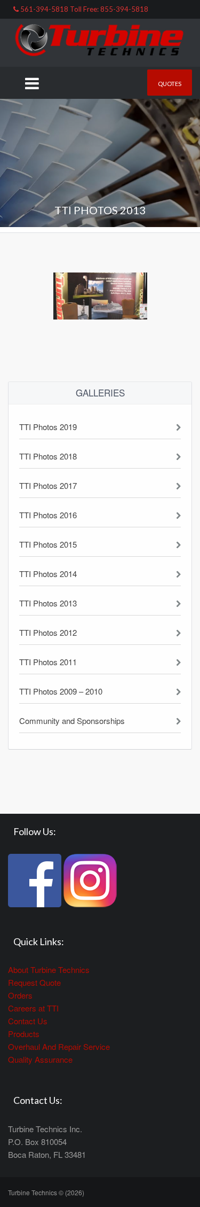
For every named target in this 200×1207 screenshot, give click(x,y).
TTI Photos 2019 (48, 426)
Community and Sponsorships (72, 720)
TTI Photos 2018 (48, 456)
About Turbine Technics (49, 969)
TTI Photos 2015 (48, 544)
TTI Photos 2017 (48, 485)
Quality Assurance (40, 1059)
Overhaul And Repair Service (59, 1046)
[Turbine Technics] (100, 41)
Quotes (169, 83)
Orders (20, 995)
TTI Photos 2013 (48, 603)
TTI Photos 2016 (48, 514)
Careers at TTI (33, 1008)
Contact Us (27, 1020)
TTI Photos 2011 (48, 661)
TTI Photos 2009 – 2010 (60, 691)
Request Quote (34, 982)
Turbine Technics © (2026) (46, 1192)
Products (23, 1033)
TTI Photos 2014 (48, 573)
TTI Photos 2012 (48, 632)
